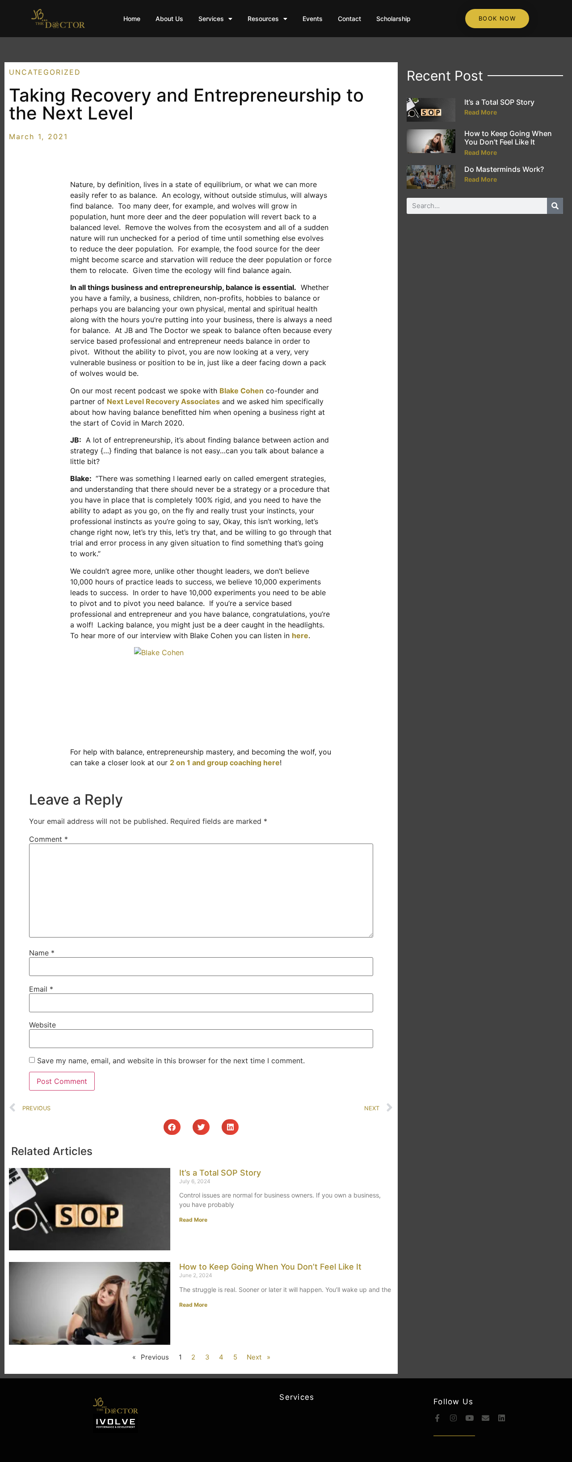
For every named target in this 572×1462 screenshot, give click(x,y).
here (300, 635)
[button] (172, 1127)
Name (42, 952)
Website (42, 1024)
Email (41, 989)
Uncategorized (45, 72)
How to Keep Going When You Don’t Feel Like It (270, 1266)
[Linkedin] (501, 1418)
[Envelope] (485, 1418)
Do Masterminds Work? (504, 169)
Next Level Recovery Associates (163, 401)
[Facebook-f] (437, 1418)
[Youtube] (469, 1418)
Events (313, 18)
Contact (349, 18)
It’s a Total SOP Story (220, 1172)
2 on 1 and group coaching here (225, 762)
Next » (258, 1357)
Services (211, 18)
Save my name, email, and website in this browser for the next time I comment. (171, 1060)
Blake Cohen (241, 390)
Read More (193, 1219)
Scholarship (393, 18)
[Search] (555, 206)
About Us (169, 18)
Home (131, 18)
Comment (48, 839)
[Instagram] (453, 1418)
